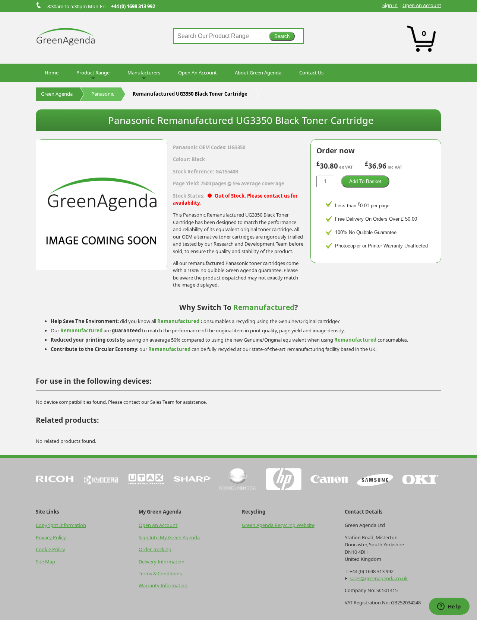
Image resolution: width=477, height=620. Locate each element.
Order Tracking (155, 549)
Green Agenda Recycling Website (278, 525)
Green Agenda (57, 93)
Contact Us (311, 72)
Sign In (390, 5)
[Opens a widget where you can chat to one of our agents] (449, 607)
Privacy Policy (51, 537)
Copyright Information (61, 525)
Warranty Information (163, 585)
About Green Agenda (258, 72)
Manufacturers (143, 72)
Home (52, 72)
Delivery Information (161, 561)
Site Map (45, 561)
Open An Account (421, 5)
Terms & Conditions (160, 573)
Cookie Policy (50, 549)
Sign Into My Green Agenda (169, 537)
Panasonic (102, 93)
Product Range (93, 72)
